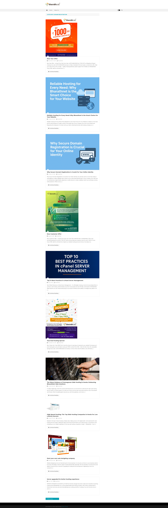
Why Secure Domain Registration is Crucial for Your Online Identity (70, 172)
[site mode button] (119, 10)
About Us (56, 10)
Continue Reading (54, 71)
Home (50, 10)
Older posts (50, 499)
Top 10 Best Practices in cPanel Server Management (65, 280)
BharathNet (60, 60)
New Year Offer (52, 58)
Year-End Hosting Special (56, 340)
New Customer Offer (54, 234)
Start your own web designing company (61, 458)
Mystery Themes (65, 506)
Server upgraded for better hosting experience (63, 479)
